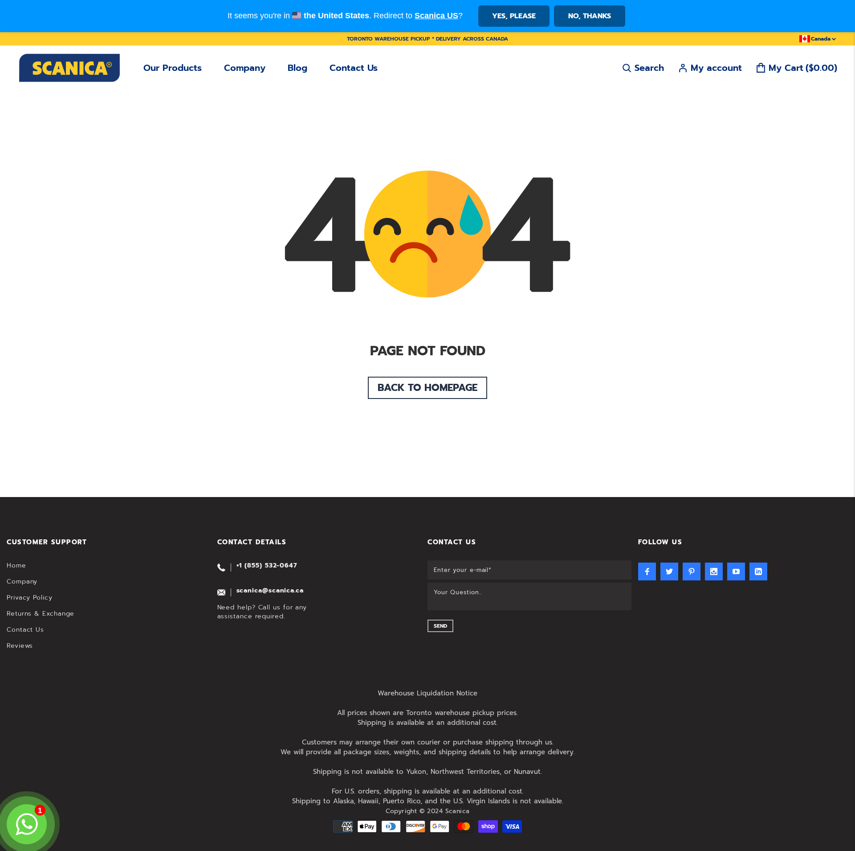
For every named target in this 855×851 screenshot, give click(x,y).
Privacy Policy (30, 597)
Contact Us (354, 67)
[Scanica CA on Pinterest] (691, 571)
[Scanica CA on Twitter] (669, 571)
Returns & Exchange (40, 613)
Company (244, 67)
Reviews (20, 645)
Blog (297, 67)
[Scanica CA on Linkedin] (758, 571)
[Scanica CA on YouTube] (736, 571)
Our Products (172, 67)
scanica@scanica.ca (270, 590)
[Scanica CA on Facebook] (647, 571)
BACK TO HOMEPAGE (427, 387)
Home (16, 565)
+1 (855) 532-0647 (266, 565)
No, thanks (589, 16)
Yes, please (514, 16)
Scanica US (436, 15)
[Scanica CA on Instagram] (714, 571)
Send (440, 626)
